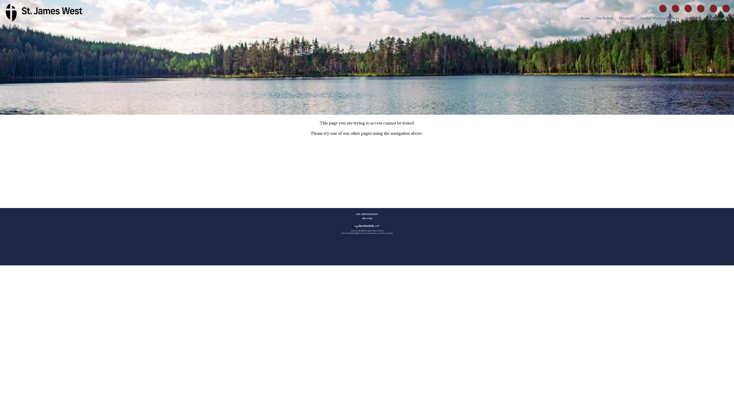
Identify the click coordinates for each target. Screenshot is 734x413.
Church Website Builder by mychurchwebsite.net (360, 233)
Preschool (715, 18)
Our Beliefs (604, 18)
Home (585, 18)
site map (367, 218)
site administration (367, 213)
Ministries (626, 18)
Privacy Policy (387, 233)
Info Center (693, 18)
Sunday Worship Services (659, 18)
